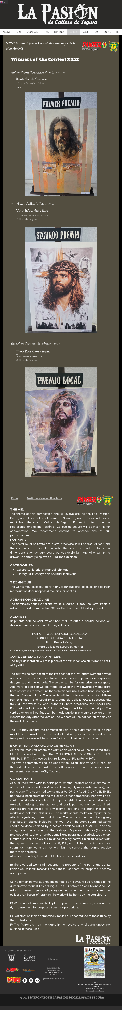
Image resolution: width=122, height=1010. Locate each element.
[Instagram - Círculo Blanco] (31, 980)
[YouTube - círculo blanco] (37, 980)
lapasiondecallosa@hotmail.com (53, 979)
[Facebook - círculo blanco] (24, 980)
